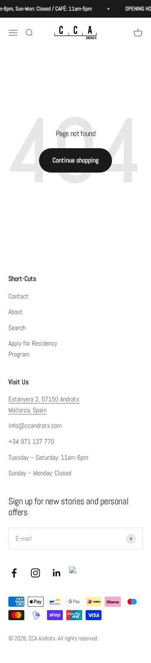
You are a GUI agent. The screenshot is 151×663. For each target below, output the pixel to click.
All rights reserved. (78, 638)
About (15, 311)
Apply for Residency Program (32, 349)
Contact (18, 296)
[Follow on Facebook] (14, 573)
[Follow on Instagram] (35, 573)
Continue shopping (75, 160)
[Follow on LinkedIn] (56, 573)
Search (17, 327)
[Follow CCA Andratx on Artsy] (76, 573)
